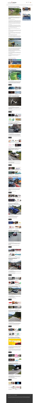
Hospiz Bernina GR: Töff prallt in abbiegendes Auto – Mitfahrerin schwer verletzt (14, 123)
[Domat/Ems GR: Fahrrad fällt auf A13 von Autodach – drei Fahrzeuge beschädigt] (14, 101)
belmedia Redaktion (12, 80)
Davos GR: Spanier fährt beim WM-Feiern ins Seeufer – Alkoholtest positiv (14, 69)
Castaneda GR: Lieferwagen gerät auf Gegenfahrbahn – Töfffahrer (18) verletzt (13, 230)
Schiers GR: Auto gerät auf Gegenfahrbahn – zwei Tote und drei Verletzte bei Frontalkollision (14, 259)
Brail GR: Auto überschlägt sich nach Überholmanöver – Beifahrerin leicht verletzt (14, 204)
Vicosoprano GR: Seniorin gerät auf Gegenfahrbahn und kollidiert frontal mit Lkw (14, 363)
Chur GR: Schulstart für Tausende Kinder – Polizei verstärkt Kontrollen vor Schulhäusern (14, 337)
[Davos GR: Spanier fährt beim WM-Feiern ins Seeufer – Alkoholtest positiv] (14, 75)
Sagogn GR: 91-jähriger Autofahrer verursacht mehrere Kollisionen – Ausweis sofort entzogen (14, 149)
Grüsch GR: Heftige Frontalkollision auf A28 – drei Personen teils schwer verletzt (14, 286)
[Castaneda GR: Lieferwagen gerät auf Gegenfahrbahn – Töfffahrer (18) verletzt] (14, 236)
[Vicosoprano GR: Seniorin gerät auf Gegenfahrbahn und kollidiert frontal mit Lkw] (14, 369)
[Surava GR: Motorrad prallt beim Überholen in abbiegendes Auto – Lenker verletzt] (14, 317)
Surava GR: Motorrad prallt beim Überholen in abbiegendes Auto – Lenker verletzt (14, 310)
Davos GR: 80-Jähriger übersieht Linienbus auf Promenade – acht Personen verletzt (14, 176)
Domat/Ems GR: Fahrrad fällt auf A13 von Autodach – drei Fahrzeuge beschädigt (13, 96)
